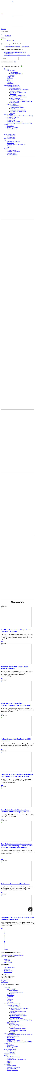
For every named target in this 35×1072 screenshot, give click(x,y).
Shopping (3, 29)
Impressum (7, 959)
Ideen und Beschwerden (13, 151)
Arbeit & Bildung (8, 114)
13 (4, 948)
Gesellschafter (10, 76)
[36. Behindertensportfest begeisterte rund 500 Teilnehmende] (16, 736)
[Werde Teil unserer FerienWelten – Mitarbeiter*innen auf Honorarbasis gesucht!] (16, 700)
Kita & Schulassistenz (9, 134)
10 (4, 944)
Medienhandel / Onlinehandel (18, 111)
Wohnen (12, 108)
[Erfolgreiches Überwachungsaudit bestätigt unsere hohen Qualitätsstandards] (16, 914)
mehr (2, 641)
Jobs (2, 14)
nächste (6, 949)
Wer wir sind (10, 70)
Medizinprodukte (11, 153)
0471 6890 (8, 36)
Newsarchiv (10, 83)
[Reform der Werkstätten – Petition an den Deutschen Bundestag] (16, 663)
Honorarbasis (10, 143)
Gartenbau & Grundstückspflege (18, 97)
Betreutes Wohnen (12, 128)
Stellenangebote (8, 972)
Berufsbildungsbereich (13, 117)
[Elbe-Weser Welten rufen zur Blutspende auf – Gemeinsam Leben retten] (16, 626)
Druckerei (13, 94)
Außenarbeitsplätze (15, 91)
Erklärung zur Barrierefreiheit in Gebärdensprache (17, 55)
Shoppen (12, 113)
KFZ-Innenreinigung (15, 88)
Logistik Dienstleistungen (17, 99)
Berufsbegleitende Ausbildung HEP (16, 144)
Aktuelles (9, 82)
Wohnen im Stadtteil (12, 127)
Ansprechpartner (11, 150)
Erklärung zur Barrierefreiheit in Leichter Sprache (16, 46)
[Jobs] (17, 6)
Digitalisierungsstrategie (16, 73)
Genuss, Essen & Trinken (17, 107)
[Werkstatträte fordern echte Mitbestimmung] (16, 880)
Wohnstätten (10, 126)
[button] (17, 44)
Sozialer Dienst (11, 118)
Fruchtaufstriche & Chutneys (17, 95)
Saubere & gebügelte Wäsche (18, 110)
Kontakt (6, 148)
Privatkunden (10, 104)
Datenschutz (7, 960)
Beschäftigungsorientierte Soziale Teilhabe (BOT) (20, 115)
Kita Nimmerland (11, 135)
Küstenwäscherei (14, 102)
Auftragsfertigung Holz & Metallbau (19, 89)
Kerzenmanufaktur (15, 98)
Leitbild (12, 75)
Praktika (9, 146)
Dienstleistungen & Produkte (11, 85)
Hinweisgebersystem (12, 154)
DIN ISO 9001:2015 (9, 967)
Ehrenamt (9, 147)
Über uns (6, 69)
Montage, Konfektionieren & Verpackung (21, 101)
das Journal (10, 78)
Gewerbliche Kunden (12, 86)
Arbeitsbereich (11, 120)
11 (4, 945)
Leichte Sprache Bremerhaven (18, 92)
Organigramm (14, 72)
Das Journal (7, 969)
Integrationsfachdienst (9, 138)
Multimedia (10, 80)
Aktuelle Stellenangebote (13, 141)
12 (4, 946)
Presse (8, 79)
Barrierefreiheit (8, 962)
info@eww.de (10, 40)
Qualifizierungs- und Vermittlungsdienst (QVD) (19, 123)
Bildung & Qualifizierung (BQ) (15, 121)
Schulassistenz (11, 137)
